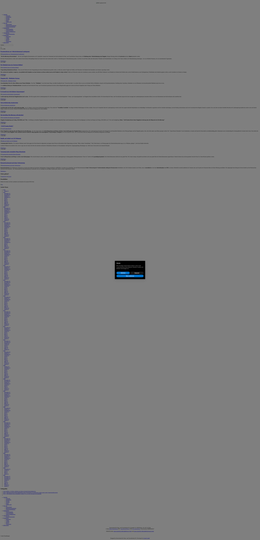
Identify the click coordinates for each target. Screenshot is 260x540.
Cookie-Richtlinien (120, 267)
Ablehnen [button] (123, 273)
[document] (130, 266)
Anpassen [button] (136, 273)
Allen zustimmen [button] (130, 276)
